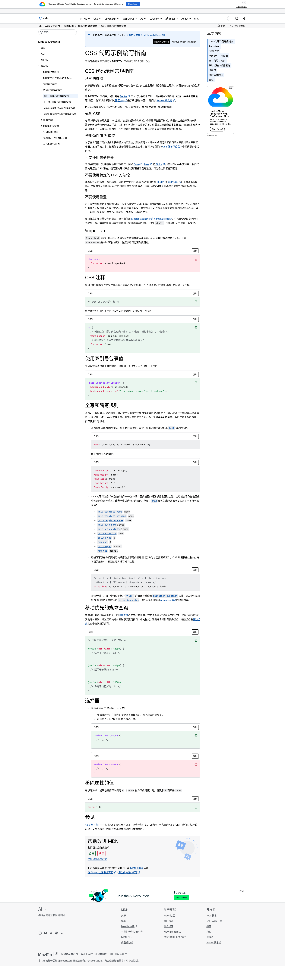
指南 (43, 54)
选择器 (212, 70)
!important (214, 46)
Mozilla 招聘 (127, 926)
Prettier (123, 96)
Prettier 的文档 (164, 100)
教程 (43, 48)
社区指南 (45, 60)
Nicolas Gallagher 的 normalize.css (150, 218)
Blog (196, 18)
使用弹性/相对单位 (100, 135)
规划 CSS (92, 114)
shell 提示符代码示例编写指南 (60, 113)
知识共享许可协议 (123, 960)
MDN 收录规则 (51, 72)
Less (146, 164)
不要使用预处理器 (99, 157)
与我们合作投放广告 (132, 931)
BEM (159, 181)
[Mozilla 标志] (47, 954)
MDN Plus (126, 937)
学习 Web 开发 (214, 920)
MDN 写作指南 (51, 125)
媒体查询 (123, 615)
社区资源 (168, 920)
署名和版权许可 (51, 143)
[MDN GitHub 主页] (40, 933)
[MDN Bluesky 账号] (45, 933)
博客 (123, 920)
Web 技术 (211, 915)
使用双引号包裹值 (218, 55)
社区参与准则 (117, 954)
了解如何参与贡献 (97, 859)
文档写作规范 (50, 83)
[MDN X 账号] (51, 933)
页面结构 (48, 119)
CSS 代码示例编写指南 (56, 95)
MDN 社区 (169, 915)
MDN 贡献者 (137, 868)
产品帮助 (126, 942)
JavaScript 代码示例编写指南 (60, 107)
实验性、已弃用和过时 (55, 137)
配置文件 (120, 100)
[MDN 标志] (44, 909)
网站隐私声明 (68, 954)
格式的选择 (94, 79)
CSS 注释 (214, 51)
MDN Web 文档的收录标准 (57, 78)
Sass (136, 164)
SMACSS (173, 181)
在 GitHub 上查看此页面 (100, 872)
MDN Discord (171, 931)
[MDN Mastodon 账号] (56, 933)
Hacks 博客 (212, 942)
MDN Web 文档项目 (49, 42)
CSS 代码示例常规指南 (221, 41)
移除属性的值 (216, 75)
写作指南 (168, 926)
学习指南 (48, 131)
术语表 (210, 937)
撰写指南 (45, 66)
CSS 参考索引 (92, 824)
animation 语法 (168, 600)
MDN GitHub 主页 (173, 937)
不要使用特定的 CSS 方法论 (107, 175)
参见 (211, 79)
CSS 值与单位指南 (172, 146)
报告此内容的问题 (127, 872)
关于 (123, 915)
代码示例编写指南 (52, 89)
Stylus (158, 164)
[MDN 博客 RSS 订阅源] (61, 933)
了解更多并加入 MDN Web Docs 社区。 (147, 35)
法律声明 (100, 954)
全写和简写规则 (217, 60)
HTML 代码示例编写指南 (57, 101)
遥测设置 (85, 954)
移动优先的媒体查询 (219, 65)
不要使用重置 (96, 197)
